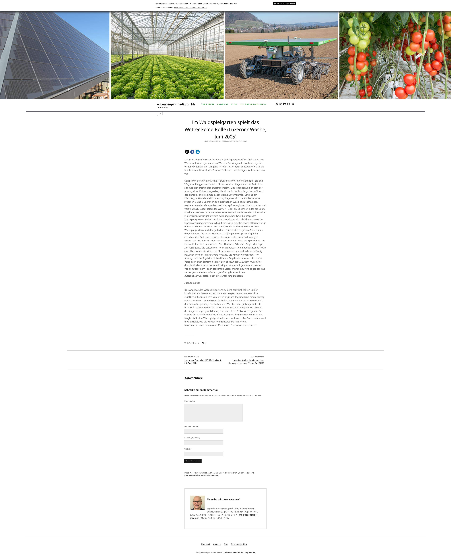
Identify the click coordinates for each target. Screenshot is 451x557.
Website (187, 449)
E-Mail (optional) (192, 438)
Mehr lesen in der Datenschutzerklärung (190, 7)
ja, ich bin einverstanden (284, 3)
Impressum (250, 553)
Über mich (207, 104)
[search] (293, 104)
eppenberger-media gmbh (176, 104)
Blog (234, 104)
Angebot (222, 104)
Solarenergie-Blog (253, 104)
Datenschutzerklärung (233, 553)
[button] (187, 152)
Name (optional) (191, 426)
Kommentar (189, 401)
